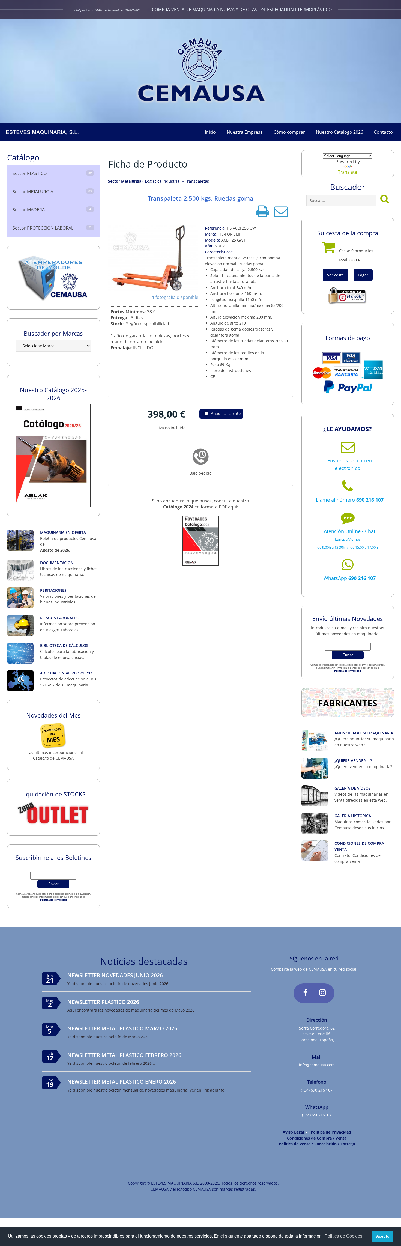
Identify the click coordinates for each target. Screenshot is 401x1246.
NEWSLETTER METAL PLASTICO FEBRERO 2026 (124, 1055)
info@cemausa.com (317, 1064)
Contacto (383, 132)
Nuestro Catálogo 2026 (339, 132)
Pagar (363, 275)
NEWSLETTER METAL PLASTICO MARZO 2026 (122, 1028)
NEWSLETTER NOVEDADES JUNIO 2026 (115, 975)
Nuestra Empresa (245, 132)
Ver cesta (335, 275)
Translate (347, 172)
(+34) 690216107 (316, 1114)
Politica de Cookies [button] (343, 1236)
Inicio (210, 132)
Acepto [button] (383, 1236)
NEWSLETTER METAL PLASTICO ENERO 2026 (121, 1081)
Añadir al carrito (226, 413)
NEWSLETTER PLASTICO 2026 (103, 1001)
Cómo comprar (289, 132)
